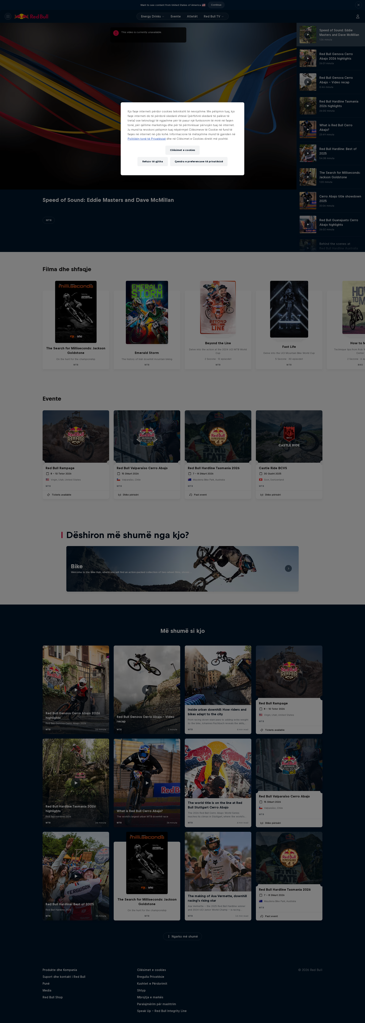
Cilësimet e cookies (182, 150)
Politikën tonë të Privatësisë (147, 138)
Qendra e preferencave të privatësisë (199, 161)
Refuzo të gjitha (152, 161)
